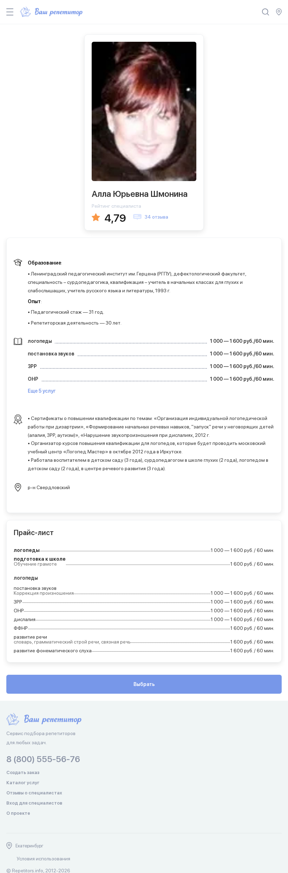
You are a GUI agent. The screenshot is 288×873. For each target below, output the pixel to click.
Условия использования (43, 858)
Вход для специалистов (34, 803)
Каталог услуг (22, 782)
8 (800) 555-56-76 (43, 759)
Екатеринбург (29, 845)
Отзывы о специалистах (34, 792)
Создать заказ (22, 772)
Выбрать (144, 684)
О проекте (18, 813)
